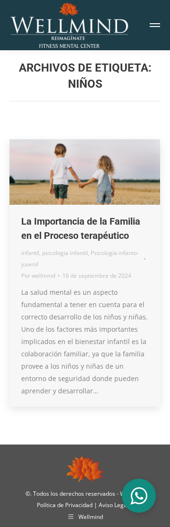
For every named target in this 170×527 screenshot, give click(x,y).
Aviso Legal (114, 505)
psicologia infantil (65, 253)
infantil (30, 253)
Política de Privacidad (65, 505)
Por (38, 276)
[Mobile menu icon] (155, 25)
